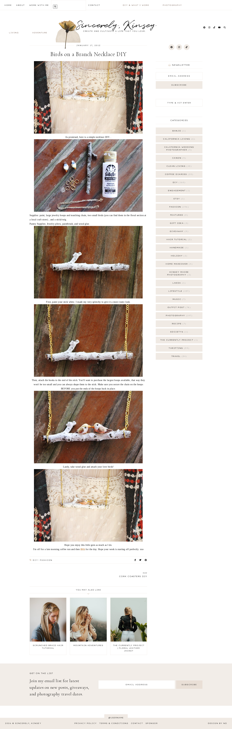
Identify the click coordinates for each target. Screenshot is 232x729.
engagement (178, 190)
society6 (178, 332)
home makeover (178, 264)
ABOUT (20, 5)
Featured (178, 215)
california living (178, 139)
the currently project (178, 340)
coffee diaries (178, 174)
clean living (178, 166)
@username (116, 718)
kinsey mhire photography (178, 273)
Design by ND (217, 723)
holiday (178, 256)
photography (178, 315)
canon (178, 158)
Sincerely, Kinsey (28, 723)
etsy (178, 199)
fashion (46, 560)
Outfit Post (178, 307)
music (179, 299)
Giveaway (178, 231)
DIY (35, 560)
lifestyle (178, 291)
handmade (178, 248)
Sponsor (152, 723)
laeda (178, 283)
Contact (137, 723)
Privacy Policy (85, 723)
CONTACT (94, 5)
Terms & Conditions (113, 723)
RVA (83, 549)
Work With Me (39, 5)
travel (178, 356)
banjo (178, 131)
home (8, 5)
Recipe (178, 324)
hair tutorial (178, 239)
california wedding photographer (179, 148)
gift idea (178, 223)
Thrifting (178, 348)
